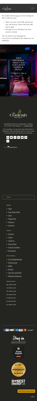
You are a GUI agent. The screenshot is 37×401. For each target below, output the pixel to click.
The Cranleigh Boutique (15, 259)
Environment (12, 250)
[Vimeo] (25, 137)
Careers (10, 237)
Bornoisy (10, 269)
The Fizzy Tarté (12, 262)
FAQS (10, 208)
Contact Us (11, 240)
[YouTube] (22, 137)
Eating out (11, 222)
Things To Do (12, 219)
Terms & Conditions (14, 247)
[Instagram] (18, 137)
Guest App (11, 225)
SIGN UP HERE (18, 81)
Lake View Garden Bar (14, 272)
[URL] (7, 141)
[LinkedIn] (7, 137)
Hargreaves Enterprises (14, 276)
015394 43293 (28, 126)
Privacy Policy (12, 244)
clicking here (30, 36)
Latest (10, 215)
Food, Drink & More (14, 212)
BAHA (10, 266)
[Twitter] (11, 137)
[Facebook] (15, 137)
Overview (11, 234)
